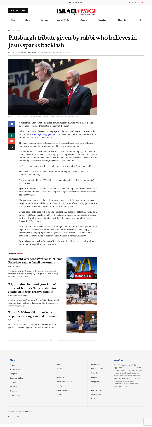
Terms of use (96, 386)
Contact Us (95, 399)
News (27, 20)
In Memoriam (122, 20)
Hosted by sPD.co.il (15, 417)
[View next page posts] (55, 340)
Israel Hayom (28, 411)
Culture (13, 382)
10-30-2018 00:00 (33, 52)
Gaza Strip (95, 373)
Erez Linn (13, 320)
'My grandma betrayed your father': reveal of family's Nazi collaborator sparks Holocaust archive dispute (32, 288)
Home (14, 20)
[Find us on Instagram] (135, 2)
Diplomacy (95, 364)
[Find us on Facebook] (129, 2)
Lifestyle (59, 386)
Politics (94, 377)
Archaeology (15, 369)
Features (59, 364)
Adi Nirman (14, 266)
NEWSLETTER (19, 11)
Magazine (101, 20)
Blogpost (13, 374)
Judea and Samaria (64, 381)
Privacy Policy (96, 390)
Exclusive (13, 386)
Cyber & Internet (62, 390)
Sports (59, 394)
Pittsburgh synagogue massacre (46, 134)
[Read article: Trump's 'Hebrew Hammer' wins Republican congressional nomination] (81, 322)
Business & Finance (17, 378)
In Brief (59, 373)
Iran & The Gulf (97, 369)
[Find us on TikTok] (139, 2)
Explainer (13, 391)
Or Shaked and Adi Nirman (19, 295)
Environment (15, 395)
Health (59, 369)
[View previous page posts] (50, 340)
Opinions (44, 20)
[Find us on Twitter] (132, 2)
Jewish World (19, 30)
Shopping (95, 381)
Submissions (96, 394)
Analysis (13, 365)
